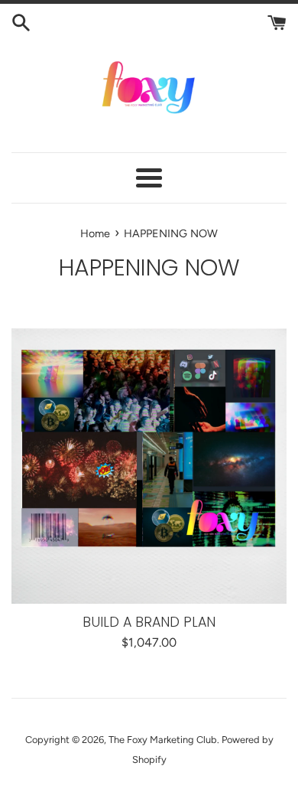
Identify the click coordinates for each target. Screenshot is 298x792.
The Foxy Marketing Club (163, 739)
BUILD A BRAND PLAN (149, 622)
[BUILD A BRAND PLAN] (149, 466)
